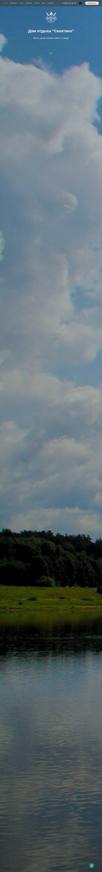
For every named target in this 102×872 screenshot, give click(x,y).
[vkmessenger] (80, 3)
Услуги (21, 3)
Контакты (36, 3)
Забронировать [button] (91, 3)
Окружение (29, 3)
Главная (5, 3)
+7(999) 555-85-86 (69, 3)
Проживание (13, 3)
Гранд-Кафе (51, 3)
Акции (43, 3)
